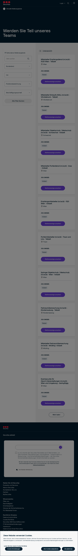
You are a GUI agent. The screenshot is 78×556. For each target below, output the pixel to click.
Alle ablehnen (68, 549)
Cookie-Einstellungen (13, 549)
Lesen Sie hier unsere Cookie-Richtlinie (15, 546)
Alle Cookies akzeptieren (51, 549)
